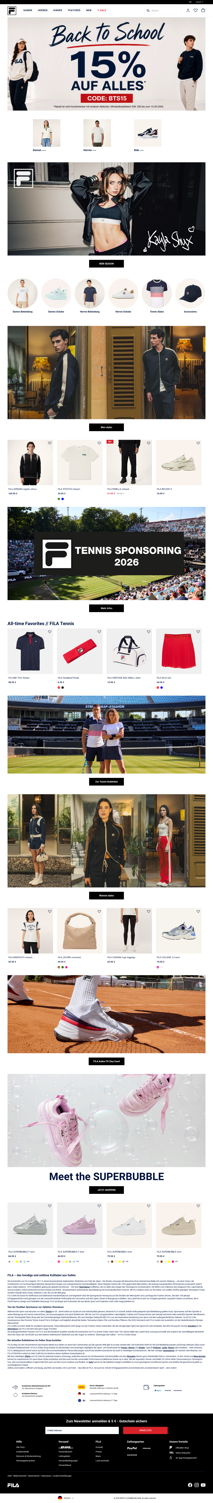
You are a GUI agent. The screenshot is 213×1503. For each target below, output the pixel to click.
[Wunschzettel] (195, 10)
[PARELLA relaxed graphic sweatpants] (129, 462)
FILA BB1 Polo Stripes (19, 678)
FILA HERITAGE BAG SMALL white (124, 678)
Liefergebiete (64, 1456)
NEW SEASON (106, 263)
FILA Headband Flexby (68, 678)
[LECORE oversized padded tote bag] (79, 930)
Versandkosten (65, 1452)
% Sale (101, 10)
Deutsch (198, 2)
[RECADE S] (178, 462)
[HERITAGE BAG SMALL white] (129, 651)
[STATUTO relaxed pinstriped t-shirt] (79, 462)
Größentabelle (22, 1452)
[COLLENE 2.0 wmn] (178, 930)
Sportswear (84, 1287)
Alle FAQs (20, 1447)
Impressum (46, 1476)
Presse (99, 1452)
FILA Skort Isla (164, 678)
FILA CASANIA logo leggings (121, 957)
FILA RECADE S (164, 489)
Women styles (106, 895)
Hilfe (190, 2)
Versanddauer (65, 1465)
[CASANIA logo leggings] (129, 930)
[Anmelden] (188, 10)
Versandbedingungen (68, 1460)
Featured (74, 10)
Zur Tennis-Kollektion (106, 781)
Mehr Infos (106, 608)
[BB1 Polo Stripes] (30, 651)
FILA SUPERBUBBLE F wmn (21, 1252)
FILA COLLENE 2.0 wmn (168, 957)
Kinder (57, 10)
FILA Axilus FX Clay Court (106, 1061)
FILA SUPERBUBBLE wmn (119, 1252)
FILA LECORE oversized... (70, 957)
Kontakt (99, 1447)
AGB (10, 1476)
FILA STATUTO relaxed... (69, 489)
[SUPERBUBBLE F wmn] (30, 1225)
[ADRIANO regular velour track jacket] (30, 462)
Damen (27, 10)
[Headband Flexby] (79, 651)
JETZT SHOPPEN (106, 1190)
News (98, 1456)
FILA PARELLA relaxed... (119, 489)
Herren (43, 10)
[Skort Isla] (178, 651)
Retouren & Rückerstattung (28, 1456)
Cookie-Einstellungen (62, 1476)
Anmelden (145, 1430)
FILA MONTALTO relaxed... (21, 957)
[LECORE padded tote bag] (62, 967)
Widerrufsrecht (20, 1476)
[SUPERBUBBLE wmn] (13, 1262)
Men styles (106, 427)
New (89, 10)
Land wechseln (102, 1460)
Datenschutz (34, 1476)
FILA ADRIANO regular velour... (23, 489)
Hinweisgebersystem (25, 1460)
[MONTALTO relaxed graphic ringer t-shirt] (30, 930)
